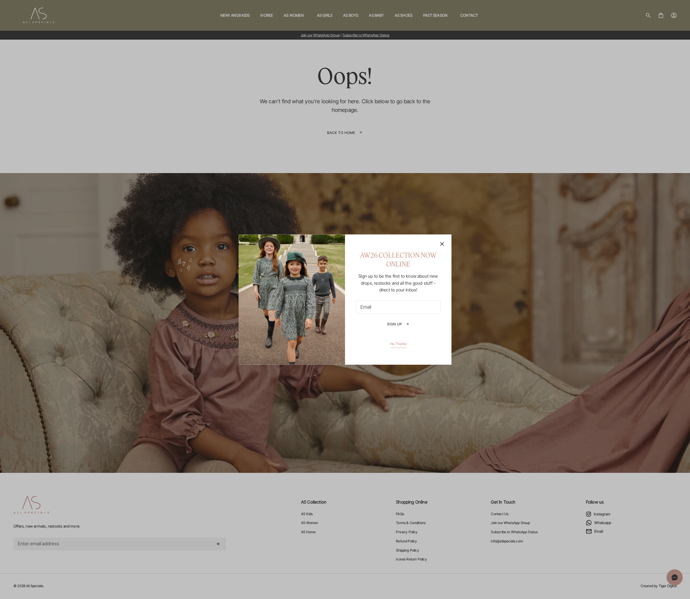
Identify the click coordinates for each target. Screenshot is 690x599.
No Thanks (398, 343)
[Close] (442, 244)
